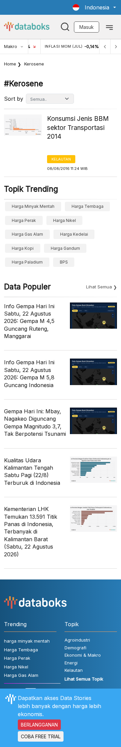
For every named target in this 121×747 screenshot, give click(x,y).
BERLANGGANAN (39, 725)
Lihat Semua (99, 286)
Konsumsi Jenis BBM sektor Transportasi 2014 (78, 127)
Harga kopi (23, 248)
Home (10, 63)
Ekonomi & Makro (83, 655)
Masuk (86, 27)
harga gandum (65, 248)
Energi (71, 662)
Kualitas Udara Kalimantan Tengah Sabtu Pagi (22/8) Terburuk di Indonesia (32, 471)
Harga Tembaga (88, 206)
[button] (94, 7)
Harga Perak (24, 220)
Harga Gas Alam (27, 234)
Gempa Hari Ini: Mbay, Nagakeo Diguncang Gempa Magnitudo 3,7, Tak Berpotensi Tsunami (35, 422)
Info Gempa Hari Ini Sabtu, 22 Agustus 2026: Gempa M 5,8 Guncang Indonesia (29, 373)
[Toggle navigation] (109, 27)
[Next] (115, 46)
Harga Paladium (27, 262)
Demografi (75, 647)
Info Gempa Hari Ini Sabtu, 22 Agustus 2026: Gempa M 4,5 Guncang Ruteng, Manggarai (29, 321)
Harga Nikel (64, 220)
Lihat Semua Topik (84, 679)
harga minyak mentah (33, 206)
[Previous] (104, 46)
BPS (64, 262)
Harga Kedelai (74, 234)
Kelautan (61, 159)
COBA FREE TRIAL (41, 736)
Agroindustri (77, 640)
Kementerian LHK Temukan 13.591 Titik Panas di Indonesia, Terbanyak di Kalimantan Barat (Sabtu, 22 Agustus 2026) (30, 531)
